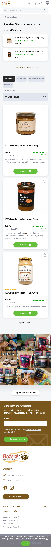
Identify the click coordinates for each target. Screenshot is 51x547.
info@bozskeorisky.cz (17, 475)
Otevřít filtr (12, 97)
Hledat (45, 10)
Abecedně (8, 85)
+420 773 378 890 (15, 480)
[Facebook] (5, 487)
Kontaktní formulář (15, 496)
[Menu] (47, 3)
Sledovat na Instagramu (27, 393)
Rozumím (25, 543)
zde (47, 539)
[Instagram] (11, 487)
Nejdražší (21, 79)
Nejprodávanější (36, 79)
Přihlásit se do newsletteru (16, 439)
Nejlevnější (9, 79)
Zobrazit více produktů (26, 67)
